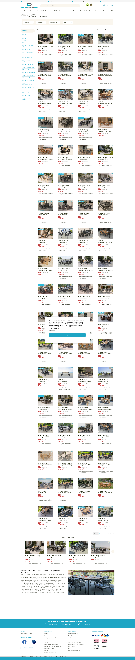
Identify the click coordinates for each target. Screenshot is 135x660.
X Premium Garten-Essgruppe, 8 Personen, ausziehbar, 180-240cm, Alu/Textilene (65, 130)
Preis (65, 22)
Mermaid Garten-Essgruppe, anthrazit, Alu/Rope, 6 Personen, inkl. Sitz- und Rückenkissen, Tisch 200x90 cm (45, 408)
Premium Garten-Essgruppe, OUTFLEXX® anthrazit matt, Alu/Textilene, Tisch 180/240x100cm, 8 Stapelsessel (65, 241)
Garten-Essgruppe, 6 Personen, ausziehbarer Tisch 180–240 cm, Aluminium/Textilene (105, 47)
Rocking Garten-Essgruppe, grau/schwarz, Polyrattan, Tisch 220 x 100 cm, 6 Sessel (45, 130)
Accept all (67, 335)
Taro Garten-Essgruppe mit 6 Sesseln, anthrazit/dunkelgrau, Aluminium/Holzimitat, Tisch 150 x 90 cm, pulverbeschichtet (100, 556)
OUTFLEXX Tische (26, 49)
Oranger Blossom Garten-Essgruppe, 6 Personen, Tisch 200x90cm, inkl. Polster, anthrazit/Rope (84, 130)
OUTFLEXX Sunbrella (26, 90)
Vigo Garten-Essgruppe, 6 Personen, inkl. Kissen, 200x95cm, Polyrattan (85, 47)
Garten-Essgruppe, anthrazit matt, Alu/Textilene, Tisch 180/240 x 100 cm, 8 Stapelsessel (105, 241)
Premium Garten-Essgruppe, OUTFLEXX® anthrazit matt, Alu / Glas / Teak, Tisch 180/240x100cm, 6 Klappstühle (85, 436)
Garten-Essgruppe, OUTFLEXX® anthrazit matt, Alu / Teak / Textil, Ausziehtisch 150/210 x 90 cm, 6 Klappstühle (105, 464)
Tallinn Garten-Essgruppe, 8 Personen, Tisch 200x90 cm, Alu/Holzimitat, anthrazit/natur (45, 47)
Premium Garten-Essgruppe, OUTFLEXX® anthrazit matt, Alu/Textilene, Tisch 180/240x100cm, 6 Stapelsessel (85, 241)
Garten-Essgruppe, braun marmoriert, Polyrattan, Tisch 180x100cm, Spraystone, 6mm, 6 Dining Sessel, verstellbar (105, 325)
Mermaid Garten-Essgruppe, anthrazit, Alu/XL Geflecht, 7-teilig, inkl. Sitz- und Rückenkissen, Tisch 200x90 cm (65, 519)
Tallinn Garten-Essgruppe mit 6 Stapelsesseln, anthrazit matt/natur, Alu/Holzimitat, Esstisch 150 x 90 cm (105, 158)
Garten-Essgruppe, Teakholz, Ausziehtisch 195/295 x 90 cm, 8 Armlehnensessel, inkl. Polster (85, 352)
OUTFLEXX (24, 30)
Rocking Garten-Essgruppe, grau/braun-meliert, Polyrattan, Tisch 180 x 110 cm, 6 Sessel (44, 213)
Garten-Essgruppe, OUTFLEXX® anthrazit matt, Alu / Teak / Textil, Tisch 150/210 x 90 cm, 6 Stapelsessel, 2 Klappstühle (65, 491)
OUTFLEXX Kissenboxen (27, 75)
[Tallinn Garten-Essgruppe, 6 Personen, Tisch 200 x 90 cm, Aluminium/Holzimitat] (85, 67)
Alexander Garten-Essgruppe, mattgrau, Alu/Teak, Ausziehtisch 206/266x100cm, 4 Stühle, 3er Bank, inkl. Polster (85, 491)
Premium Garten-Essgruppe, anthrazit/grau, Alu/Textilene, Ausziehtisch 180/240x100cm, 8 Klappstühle (104, 213)
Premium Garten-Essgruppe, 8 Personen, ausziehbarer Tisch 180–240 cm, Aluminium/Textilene (65, 47)
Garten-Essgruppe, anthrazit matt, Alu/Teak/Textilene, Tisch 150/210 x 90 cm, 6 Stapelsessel (65, 158)
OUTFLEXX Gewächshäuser (28, 67)
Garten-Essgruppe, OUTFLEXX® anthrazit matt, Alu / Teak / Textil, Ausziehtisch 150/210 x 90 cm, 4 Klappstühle (45, 436)
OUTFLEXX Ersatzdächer (27, 64)
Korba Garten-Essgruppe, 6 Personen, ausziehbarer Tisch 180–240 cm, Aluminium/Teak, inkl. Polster (56, 556)
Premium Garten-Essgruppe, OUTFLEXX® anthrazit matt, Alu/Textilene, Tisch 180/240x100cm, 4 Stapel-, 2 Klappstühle (65, 436)
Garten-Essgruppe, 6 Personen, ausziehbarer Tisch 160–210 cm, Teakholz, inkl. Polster (105, 130)
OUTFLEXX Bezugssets (27, 57)
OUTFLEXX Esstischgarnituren (26, 35)
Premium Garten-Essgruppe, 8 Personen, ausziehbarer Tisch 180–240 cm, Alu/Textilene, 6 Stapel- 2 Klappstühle (85, 297)
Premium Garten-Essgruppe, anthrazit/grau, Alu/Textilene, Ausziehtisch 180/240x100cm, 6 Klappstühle (104, 186)
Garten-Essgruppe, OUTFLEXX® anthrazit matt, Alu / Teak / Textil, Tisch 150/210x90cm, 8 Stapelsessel (85, 464)
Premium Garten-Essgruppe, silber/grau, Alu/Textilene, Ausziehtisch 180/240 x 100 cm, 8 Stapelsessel (85, 186)
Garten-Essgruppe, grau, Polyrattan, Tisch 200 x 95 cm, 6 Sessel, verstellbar (65, 213)
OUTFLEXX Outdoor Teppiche (26, 98)
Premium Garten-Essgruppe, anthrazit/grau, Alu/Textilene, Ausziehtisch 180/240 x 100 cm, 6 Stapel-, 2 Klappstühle (64, 269)
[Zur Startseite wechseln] (29, 5)
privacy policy (55, 328)
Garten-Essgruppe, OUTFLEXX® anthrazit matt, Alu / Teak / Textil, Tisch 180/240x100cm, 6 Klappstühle (85, 380)
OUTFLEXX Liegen (26, 42)
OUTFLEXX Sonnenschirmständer (27, 84)
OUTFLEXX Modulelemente (28, 78)
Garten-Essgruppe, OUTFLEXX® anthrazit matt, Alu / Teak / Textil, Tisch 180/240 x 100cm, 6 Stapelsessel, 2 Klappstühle (105, 436)
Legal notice (52, 330)
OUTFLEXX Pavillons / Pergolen (26, 61)
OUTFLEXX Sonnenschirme (28, 87)
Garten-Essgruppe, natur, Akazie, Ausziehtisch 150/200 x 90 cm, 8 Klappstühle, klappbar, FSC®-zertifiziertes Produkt (105, 491)
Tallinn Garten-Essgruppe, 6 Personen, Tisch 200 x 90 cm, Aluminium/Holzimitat (85, 74)
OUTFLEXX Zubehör (26, 95)
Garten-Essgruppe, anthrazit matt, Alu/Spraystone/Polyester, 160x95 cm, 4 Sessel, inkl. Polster (65, 408)
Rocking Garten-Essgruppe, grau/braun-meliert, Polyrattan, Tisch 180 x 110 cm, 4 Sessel (64, 186)
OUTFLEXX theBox (26, 92)
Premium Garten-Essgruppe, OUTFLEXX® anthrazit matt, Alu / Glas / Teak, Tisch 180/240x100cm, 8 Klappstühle (65, 297)
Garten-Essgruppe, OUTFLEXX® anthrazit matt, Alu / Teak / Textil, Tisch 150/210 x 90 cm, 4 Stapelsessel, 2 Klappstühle (45, 352)
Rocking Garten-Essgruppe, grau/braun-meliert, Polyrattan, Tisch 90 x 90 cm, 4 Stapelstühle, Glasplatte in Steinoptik (45, 380)
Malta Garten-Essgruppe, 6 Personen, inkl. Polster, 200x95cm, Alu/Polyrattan (45, 74)
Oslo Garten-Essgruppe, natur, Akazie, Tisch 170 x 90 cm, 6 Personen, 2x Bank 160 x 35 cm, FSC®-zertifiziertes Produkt (105, 74)
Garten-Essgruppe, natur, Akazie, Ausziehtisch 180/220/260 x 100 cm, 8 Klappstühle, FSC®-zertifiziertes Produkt (45, 158)
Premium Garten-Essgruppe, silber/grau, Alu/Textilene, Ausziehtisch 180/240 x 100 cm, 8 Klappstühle (85, 158)
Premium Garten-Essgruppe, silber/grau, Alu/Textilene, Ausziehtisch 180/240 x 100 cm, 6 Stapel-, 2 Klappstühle (105, 380)
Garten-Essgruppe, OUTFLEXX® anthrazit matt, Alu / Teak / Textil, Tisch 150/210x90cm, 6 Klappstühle (45, 102)
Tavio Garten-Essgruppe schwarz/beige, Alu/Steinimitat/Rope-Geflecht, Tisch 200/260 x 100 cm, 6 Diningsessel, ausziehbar (65, 464)
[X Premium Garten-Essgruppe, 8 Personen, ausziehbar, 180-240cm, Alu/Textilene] (65, 122)
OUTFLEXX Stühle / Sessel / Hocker (28, 46)
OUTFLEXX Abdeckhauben (28, 52)
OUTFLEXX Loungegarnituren (26, 39)
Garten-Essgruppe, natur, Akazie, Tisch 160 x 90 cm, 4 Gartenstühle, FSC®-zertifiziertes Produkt (45, 269)
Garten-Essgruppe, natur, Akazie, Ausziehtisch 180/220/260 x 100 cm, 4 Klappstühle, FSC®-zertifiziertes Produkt (45, 464)
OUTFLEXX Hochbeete (27, 69)
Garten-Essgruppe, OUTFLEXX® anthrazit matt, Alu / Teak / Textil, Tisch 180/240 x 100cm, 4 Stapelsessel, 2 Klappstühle (45, 519)
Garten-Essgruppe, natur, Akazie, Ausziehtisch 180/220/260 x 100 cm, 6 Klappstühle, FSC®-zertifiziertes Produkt (105, 102)
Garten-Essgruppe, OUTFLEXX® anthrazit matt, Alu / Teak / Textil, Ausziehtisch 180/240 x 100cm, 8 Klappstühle (105, 352)
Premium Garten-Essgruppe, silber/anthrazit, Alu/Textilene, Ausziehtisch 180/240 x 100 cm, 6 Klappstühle (84, 102)
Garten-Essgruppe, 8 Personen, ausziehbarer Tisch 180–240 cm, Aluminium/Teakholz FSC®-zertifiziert (65, 74)
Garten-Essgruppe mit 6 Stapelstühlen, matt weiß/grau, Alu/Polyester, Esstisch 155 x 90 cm (45, 491)
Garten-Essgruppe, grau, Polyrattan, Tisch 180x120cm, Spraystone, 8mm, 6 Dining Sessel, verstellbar (45, 297)
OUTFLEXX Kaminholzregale (28, 72)
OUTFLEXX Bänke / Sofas (27, 55)
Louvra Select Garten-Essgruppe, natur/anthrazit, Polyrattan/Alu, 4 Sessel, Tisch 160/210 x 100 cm (105, 519)
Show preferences (67, 339)
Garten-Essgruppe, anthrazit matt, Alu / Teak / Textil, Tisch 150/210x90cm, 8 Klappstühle (105, 269)
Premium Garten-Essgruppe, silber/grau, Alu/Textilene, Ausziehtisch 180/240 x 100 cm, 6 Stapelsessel (105, 297)
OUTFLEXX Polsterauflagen (28, 80)
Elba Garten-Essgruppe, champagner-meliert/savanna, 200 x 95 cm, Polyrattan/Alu (65, 102)
